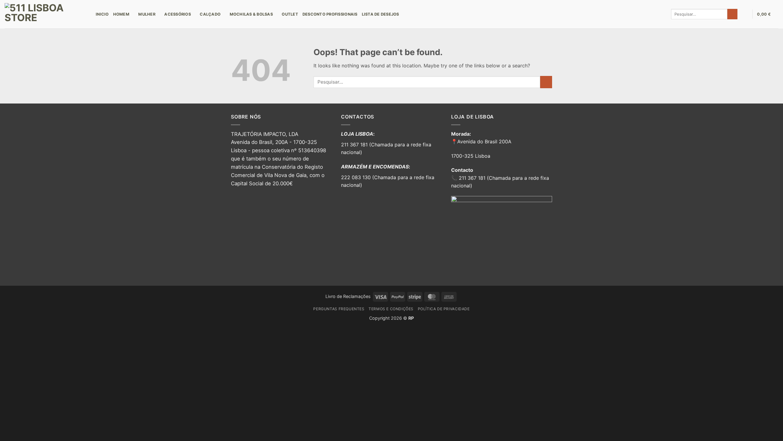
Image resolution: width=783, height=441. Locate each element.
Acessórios (177, 14)
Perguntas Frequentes (338, 309)
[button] (745, 14)
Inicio (102, 14)
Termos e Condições (391, 309)
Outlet (290, 14)
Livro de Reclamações (348, 296)
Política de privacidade (444, 309)
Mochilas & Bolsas (251, 14)
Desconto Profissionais (330, 14)
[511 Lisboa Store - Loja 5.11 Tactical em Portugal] (46, 14)
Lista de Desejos (380, 14)
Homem (121, 14)
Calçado (210, 14)
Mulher (146, 14)
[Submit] (732, 14)
